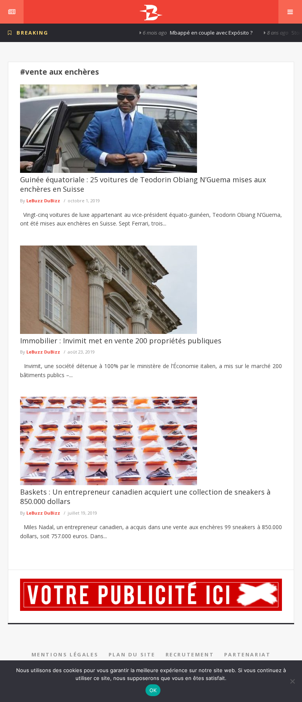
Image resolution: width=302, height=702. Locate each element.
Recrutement (190, 654)
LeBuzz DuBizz (43, 200)
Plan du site (132, 654)
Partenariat (247, 654)
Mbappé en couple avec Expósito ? (198, 32)
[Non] (292, 681)
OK (153, 690)
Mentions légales (65, 654)
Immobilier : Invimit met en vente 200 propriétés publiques (120, 340)
